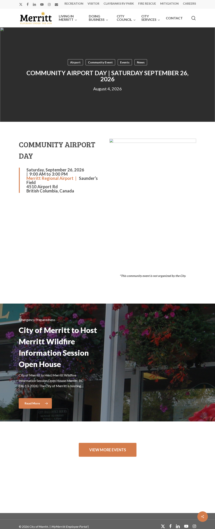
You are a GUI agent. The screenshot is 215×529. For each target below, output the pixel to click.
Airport (75, 62)
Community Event (100, 62)
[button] (107, 450)
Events (125, 62)
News (141, 62)
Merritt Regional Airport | (52, 178)
